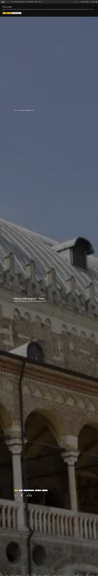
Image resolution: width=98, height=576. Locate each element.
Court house (45, 490)
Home (15, 110)
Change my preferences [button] (16, 13)
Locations (8, 1)
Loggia (21, 490)
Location (18, 110)
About (39, 1)
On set (23, 1)
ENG (78, 1)
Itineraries (31, 1)
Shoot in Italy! (84, 1)
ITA (75, 1)
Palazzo (16, 490)
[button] (42, 2)
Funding (36, 1)
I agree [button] (4, 13)
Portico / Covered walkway (29, 490)
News (27, 1)
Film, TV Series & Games (16, 1)
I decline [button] (8, 13)
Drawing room (38, 490)
